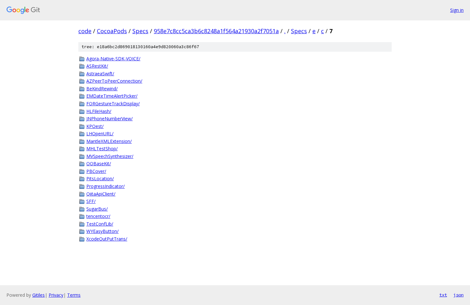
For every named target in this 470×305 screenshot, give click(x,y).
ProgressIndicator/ (105, 186)
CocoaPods (112, 31)
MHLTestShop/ (102, 148)
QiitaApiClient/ (100, 194)
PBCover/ (96, 171)
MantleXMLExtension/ (109, 141)
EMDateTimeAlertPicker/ (111, 96)
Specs (140, 31)
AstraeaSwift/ (100, 74)
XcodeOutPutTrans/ (106, 239)
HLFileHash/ (98, 111)
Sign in (457, 10)
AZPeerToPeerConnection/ (114, 81)
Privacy (56, 295)
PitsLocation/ (100, 178)
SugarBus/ (97, 209)
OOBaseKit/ (98, 163)
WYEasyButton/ (102, 231)
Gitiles (38, 295)
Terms (74, 295)
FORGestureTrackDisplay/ (113, 103)
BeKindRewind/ (102, 89)
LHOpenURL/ (100, 133)
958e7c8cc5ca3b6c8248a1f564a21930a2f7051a (216, 31)
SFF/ (91, 201)
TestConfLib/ (99, 224)
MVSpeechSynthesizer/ (109, 156)
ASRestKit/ (97, 66)
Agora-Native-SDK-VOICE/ (113, 59)
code (84, 31)
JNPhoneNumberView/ (109, 118)
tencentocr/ (98, 216)
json (458, 295)
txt (443, 295)
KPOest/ (95, 126)
